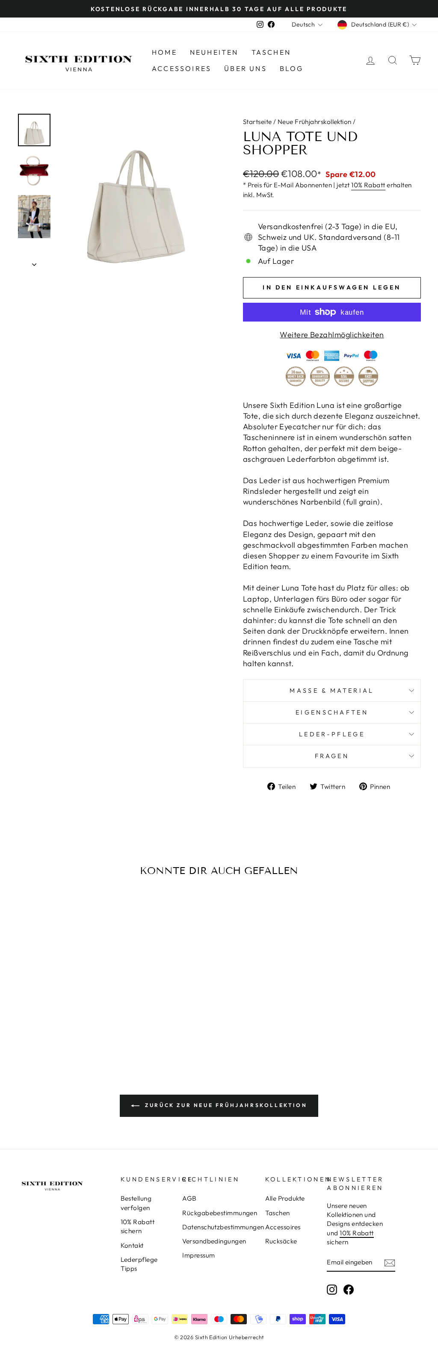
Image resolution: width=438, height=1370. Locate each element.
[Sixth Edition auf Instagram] (332, 1289)
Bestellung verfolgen (136, 1202)
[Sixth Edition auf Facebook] (348, 1289)
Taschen (271, 52)
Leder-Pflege (332, 734)
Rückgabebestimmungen (219, 1213)
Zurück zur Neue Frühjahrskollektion (225, 1105)
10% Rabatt (368, 185)
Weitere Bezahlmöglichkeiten (332, 335)
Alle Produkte (285, 1198)
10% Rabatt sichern (138, 1226)
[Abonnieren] (389, 1262)
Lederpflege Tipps (139, 1264)
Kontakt (132, 1245)
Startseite (257, 122)
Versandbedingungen (214, 1241)
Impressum (198, 1255)
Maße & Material (332, 690)
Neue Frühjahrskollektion (315, 122)
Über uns (245, 68)
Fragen (332, 756)
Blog (292, 68)
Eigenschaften (332, 712)
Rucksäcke (281, 1241)
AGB (189, 1198)
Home (164, 52)
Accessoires (181, 68)
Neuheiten (214, 52)
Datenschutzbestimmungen (223, 1227)
